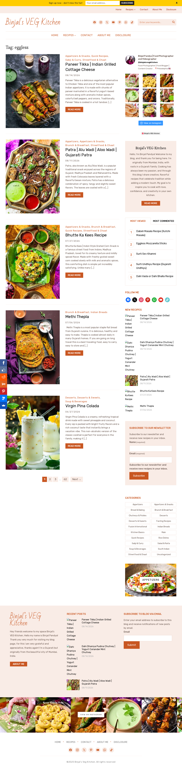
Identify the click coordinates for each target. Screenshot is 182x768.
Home (118, 9)
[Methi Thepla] (33, 312)
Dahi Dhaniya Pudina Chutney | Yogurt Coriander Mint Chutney (157, 344)
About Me (157, 9)
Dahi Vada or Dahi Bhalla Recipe (154, 276)
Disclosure (171, 9)
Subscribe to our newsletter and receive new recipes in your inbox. (148, 466)
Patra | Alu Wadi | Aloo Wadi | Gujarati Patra (155, 378)
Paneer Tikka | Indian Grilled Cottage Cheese (154, 317)
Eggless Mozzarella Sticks (151, 243)
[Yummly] (3, 384)
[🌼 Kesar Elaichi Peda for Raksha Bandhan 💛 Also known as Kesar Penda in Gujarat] (149, 80)
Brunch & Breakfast (77, 145)
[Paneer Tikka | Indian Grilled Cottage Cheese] (33, 56)
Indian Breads (99, 312)
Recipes (129, 9)
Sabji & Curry (73, 60)
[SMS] (3, 398)
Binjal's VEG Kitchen (33, 22)
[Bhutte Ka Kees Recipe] (33, 226)
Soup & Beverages (76, 401)
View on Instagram (152, 123)
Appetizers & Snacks (77, 56)
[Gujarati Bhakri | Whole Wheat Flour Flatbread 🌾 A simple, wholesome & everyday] (132, 110)
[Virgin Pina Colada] (33, 397)
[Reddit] (3, 377)
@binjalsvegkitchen (148, 62)
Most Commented (163, 221)
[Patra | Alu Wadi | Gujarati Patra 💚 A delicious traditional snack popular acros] (167, 95)
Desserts (70, 397)
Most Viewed (138, 221)
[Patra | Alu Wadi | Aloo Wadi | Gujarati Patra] (33, 141)
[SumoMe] (3, 405)
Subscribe (139, 475)
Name (137, 442)
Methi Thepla (77, 316)
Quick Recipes (99, 56)
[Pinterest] (3, 391)
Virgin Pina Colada (82, 406)
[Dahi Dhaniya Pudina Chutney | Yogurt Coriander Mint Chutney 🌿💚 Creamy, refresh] (132, 95)
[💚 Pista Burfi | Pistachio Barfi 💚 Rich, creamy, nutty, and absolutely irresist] (132, 80)
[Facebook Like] (3, 369)
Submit (131, 645)
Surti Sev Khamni (146, 253)
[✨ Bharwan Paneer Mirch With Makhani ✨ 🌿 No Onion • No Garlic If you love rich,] (167, 110)
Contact (144, 9)
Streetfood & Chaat (94, 60)
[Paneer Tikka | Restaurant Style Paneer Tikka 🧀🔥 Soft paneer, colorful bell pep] (149, 95)
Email (137, 453)
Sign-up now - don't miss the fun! (65, 3)
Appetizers (71, 141)
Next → (76, 479)
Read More (74, 109)
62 (65, 479)
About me (18, 664)
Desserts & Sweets (88, 397)
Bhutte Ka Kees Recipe (86, 235)
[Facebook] (3, 362)
